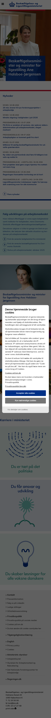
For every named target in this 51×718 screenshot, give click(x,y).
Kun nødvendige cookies (25, 400)
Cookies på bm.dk (13, 373)
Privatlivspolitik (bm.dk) (15, 386)
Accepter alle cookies (25, 393)
